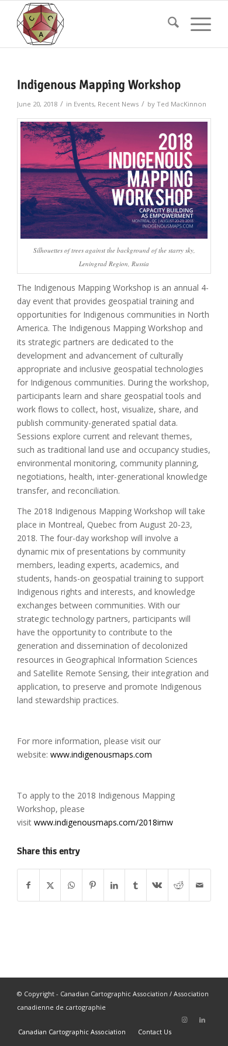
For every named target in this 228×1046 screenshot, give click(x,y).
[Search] (167, 24)
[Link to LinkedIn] (202, 1019)
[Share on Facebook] (28, 885)
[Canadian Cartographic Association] (94, 24)
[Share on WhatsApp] (71, 885)
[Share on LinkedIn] (114, 885)
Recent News (118, 103)
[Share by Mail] (199, 885)
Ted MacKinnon (181, 103)
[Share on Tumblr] (135, 885)
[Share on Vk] (157, 885)
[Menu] (195, 24)
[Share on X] (50, 885)
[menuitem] (167, 24)
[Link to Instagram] (185, 1019)
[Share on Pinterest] (92, 885)
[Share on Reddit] (178, 885)
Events (84, 103)
